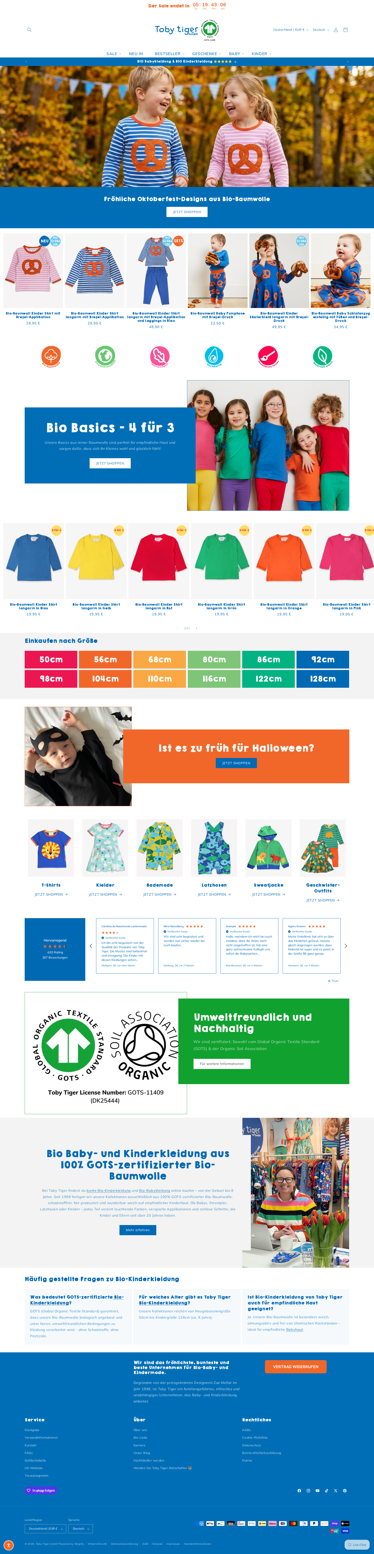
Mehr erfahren (138, 1230)
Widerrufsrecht (97, 1543)
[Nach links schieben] (177, 628)
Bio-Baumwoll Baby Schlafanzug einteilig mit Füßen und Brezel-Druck (340, 317)
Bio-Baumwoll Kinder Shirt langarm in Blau (33, 606)
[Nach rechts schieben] (196, 628)
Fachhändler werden (149, 1461)
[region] (218, 946)
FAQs (29, 1453)
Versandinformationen (41, 1438)
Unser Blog (142, 1453)
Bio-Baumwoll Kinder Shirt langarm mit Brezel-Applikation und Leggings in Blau (156, 317)
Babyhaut (294, 1329)
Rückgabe (32, 1430)
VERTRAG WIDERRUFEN (295, 1366)
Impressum (173, 1543)
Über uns (140, 1430)
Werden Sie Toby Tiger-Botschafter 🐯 (163, 1468)
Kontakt (30, 1445)
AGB (145, 1543)
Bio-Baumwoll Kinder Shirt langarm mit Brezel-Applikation (95, 315)
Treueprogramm (36, 1476)
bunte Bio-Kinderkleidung (109, 1190)
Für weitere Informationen (222, 1064)
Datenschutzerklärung (124, 1543)
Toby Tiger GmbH (47, 1544)
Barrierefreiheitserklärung (261, 1453)
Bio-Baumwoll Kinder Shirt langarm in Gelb (96, 606)
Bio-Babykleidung (154, 1190)
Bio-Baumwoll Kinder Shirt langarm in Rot (159, 606)
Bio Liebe (141, 1438)
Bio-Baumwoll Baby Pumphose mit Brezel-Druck (217, 315)
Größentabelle (35, 1461)
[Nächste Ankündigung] (348, 61)
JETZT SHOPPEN (187, 212)
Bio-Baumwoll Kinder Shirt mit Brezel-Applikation (33, 315)
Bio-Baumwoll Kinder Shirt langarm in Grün (221, 606)
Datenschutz (251, 1445)
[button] (29, 30)
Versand (157, 1543)
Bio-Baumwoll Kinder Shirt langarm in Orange (284, 606)
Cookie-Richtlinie (255, 1438)
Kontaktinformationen (197, 1543)
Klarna (247, 1461)
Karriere (140, 1445)
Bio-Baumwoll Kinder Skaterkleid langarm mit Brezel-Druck (279, 317)
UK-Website (34, 1468)
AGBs (246, 1430)
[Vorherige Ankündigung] (26, 61)
